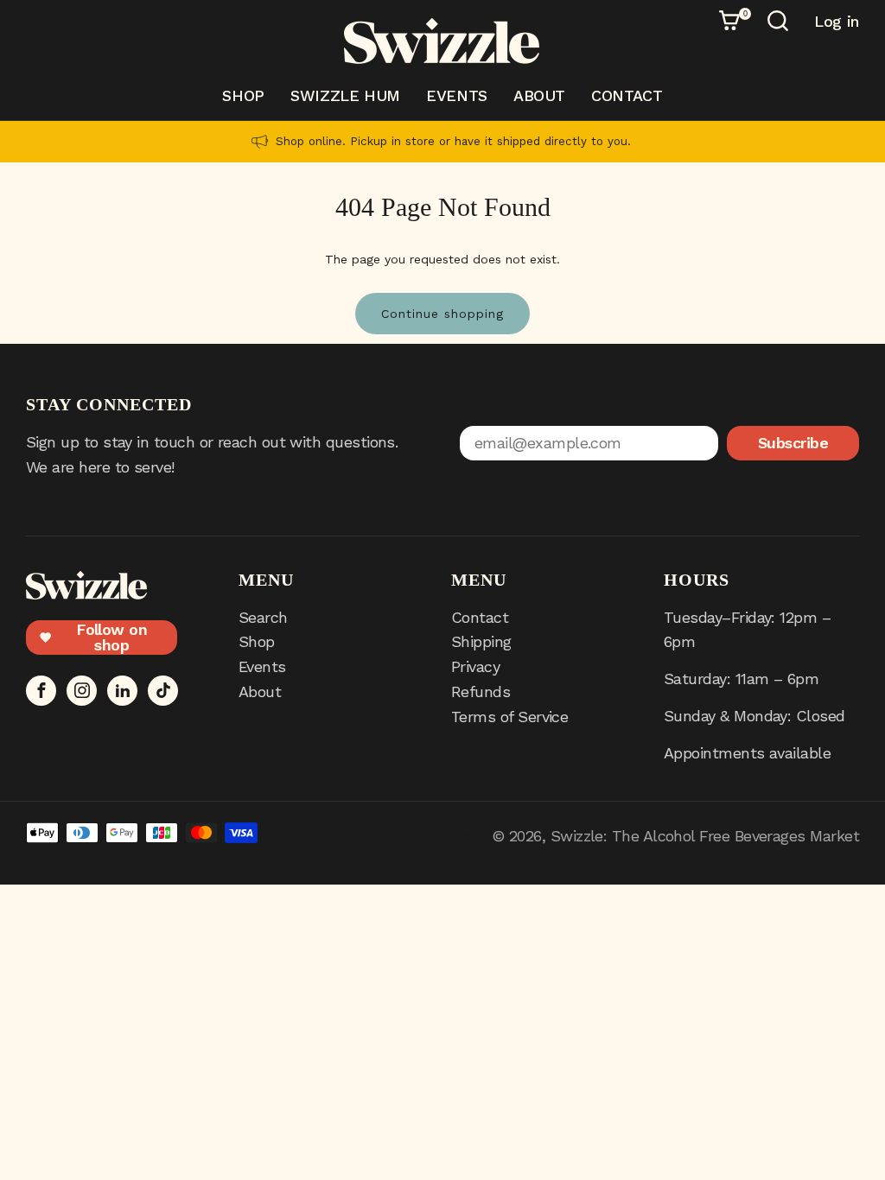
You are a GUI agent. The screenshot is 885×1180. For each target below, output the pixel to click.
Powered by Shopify (417, 836)
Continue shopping (442, 313)
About (539, 95)
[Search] (780, 23)
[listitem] (442, 141)
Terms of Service (509, 716)
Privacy (475, 666)
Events (456, 95)
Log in (836, 21)
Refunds (480, 691)
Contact (626, 95)
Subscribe (793, 443)
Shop (243, 95)
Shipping (481, 641)
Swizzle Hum (345, 95)
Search (263, 617)
